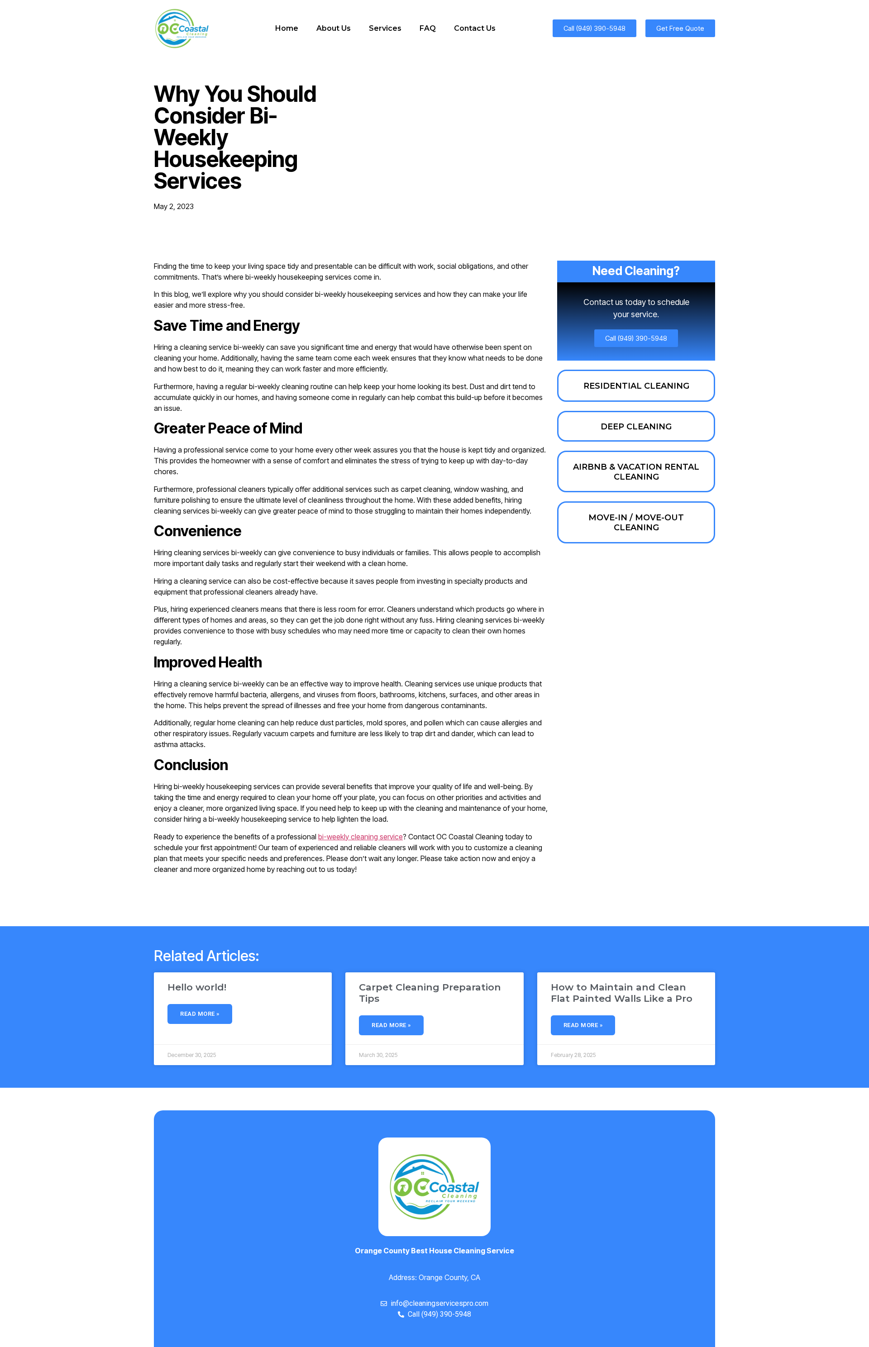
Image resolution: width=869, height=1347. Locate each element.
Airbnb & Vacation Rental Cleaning (636, 472)
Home (286, 28)
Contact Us (475, 28)
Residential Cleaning (636, 386)
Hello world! (196, 987)
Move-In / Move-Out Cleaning (636, 523)
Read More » (200, 1013)
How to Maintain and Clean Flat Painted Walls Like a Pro (621, 992)
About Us (333, 28)
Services (385, 28)
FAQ (428, 28)
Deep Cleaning (636, 427)
